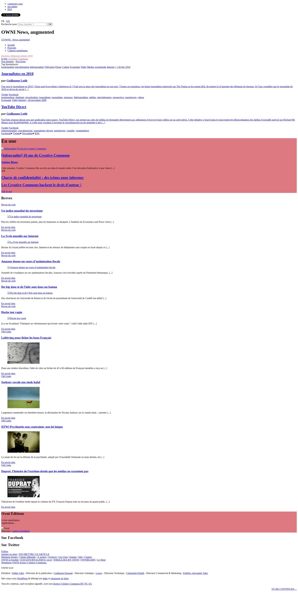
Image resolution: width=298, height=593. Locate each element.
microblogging (22, 67)
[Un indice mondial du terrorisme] (24, 216)
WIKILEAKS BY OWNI (66, 559)
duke (45, 578)
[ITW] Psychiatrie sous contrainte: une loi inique (32, 426)
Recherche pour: (9, 24)
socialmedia (100, 67)
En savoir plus (8, 227)
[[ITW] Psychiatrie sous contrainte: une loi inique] (23, 451)
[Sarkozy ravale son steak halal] (23, 407)
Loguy (99, 573)
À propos (41, 557)
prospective (118, 97)
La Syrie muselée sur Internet (19, 236)
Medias (90, 67)
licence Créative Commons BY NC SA (72, 583)
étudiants (20, 97)
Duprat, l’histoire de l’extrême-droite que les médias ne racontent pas (44, 471)
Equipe (73, 557)
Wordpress (6, 562)
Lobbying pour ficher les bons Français (26, 337)
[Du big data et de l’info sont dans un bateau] (29, 293)
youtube (70, 130)
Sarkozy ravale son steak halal (20, 382)
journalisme (44, 97)
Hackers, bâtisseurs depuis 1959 (17, 56)
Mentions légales (9, 557)
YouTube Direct (13, 107)
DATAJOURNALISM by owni (36, 559)
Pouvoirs (11, 47)
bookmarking (7, 67)
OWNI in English (10, 559)
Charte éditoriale (27, 557)
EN (8, 21)
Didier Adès (18, 573)
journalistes (57, 97)
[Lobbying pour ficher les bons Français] (23, 363)
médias (92, 97)
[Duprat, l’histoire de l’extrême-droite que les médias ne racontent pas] (23, 496)
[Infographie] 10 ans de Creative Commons (35, 155)
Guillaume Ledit (17, 80)
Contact (88, 557)
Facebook (13, 94)
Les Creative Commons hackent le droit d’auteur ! (41, 185)
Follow (4, 551)
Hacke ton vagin (11, 312)
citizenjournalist (9, 130)
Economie (75, 67)
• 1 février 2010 (122, 67)
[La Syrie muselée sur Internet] (22, 242)
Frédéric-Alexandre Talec (195, 573)
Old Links (6, 331)
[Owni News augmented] (15, 39)
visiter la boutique (21, 531)
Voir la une (6, 191)
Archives (52, 557)
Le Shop (101, 559)
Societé (11, 45)
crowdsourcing (25, 130)
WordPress (22, 578)
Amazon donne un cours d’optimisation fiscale (30, 261)
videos (141, 97)
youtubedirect (82, 130)
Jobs (80, 557)
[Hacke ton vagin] (16, 318)
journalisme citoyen (43, 130)
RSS (9, 9)
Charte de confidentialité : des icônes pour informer (42, 177)
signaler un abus (9, 554)
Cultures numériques (17, 50)
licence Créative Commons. (33, 562)
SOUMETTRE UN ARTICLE (34, 554)
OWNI (15, 562)
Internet (110, 67)
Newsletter (27, 133)
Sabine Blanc (9, 162)
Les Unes (63, 557)
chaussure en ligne (60, 578)
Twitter (4, 94)
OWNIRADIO (88, 559)
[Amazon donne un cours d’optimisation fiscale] (31, 267)
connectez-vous (15, 3)
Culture (65, 67)
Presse (58, 67)
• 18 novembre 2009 (36, 100)
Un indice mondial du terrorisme (22, 210)
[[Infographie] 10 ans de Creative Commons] (23, 148)
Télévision (49, 67)
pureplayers (130, 97)
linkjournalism (37, 67)
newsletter (12, 6)
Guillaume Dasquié (63, 573)
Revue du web (8, 204)
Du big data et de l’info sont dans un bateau (29, 286)
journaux (68, 97)
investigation (31, 97)
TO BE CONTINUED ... (284, 589)
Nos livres (21, 61)
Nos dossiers (7, 61)
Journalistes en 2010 (17, 74)
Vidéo (83, 67)
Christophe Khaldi (135, 573)
